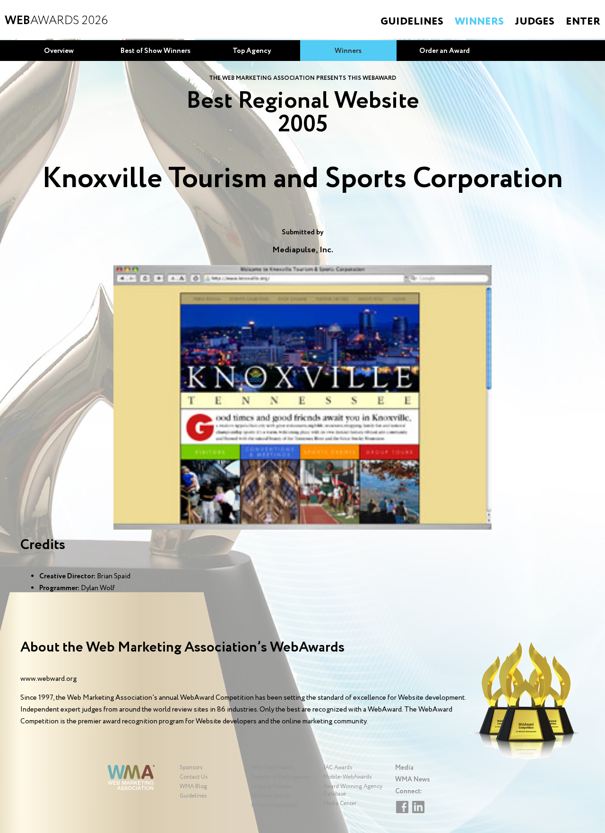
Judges (534, 21)
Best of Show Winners (155, 51)
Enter (583, 21)
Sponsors (191, 768)
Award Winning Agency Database (352, 790)
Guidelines (411, 21)
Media (404, 768)
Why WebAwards (272, 768)
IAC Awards (337, 768)
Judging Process (271, 786)
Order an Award (444, 51)
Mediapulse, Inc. (302, 250)
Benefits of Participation (280, 777)
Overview (59, 51)
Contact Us (193, 777)
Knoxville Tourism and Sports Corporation (302, 179)
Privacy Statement (274, 805)
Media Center (339, 803)
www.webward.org (48, 679)
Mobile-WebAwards (347, 777)
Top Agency (252, 51)
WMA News (412, 779)
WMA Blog (193, 786)
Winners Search (271, 796)
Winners (479, 21)
